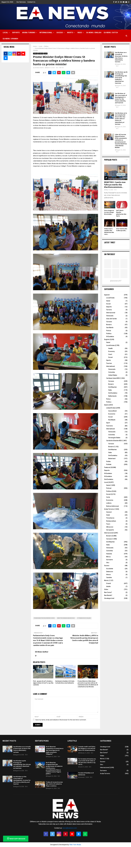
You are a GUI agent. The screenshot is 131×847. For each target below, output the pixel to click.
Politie (108, 461)
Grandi (108, 583)
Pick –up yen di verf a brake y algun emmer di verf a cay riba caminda (43, 683)
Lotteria (108, 503)
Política (108, 333)
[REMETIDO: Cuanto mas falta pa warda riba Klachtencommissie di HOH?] (116, 172)
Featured (41, 53)
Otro (107, 562)
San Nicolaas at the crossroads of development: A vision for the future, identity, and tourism (121, 98)
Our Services (21, 2)
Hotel (108, 515)
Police (108, 399)
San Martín (109, 327)
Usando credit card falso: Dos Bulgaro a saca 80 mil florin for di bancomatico (86, 748)
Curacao (111, 381)
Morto (70, 33)
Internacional (46, 33)
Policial (108, 488)
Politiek (108, 464)
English (106, 339)
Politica (35, 53)
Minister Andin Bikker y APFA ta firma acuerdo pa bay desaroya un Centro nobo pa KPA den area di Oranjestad (84, 639)
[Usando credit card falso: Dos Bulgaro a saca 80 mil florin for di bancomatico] (72, 749)
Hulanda (109, 554)
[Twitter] (52, 834)
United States (112, 375)
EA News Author (39, 67)
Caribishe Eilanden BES (114, 440)
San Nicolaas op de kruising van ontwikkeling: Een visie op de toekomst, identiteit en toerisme (121, 77)
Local (5, 33)
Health (110, 348)
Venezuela (109, 316)
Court (110, 354)
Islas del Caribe (111, 318)
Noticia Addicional (112, 506)
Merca (108, 556)
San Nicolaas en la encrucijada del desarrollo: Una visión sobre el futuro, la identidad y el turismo (121, 118)
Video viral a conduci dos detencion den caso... (109, 231)
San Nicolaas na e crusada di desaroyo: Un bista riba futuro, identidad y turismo (121, 57)
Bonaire (109, 324)
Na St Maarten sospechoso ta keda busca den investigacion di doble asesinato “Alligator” (54, 750)
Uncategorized (109, 598)
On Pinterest (109, 254)
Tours (108, 524)
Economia (109, 500)
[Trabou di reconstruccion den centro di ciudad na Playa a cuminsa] (40, 784)
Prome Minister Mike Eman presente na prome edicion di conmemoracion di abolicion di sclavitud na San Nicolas (88, 684)
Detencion (109, 571)
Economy (111, 351)
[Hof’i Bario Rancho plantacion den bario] (121, 204)
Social (108, 304)
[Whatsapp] (85, 834)
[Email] (78, 834)
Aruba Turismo (28, 33)
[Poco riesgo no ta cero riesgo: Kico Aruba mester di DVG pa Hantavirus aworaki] (109, 204)
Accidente (109, 568)
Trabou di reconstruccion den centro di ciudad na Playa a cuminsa (54, 784)
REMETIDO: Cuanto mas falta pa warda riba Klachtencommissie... (115, 185)
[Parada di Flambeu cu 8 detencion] (72, 775)
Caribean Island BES (113, 378)
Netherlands (112, 396)
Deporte (16, 33)
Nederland (111, 458)
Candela (109, 577)
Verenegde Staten (114, 437)
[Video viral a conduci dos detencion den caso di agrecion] (109, 223)
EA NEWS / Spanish (10, 39)
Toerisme (109, 426)
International (110, 366)
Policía (108, 330)
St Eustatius (110, 336)
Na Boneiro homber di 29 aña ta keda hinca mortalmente (64, 682)
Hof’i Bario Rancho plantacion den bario (121, 213)
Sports (108, 360)
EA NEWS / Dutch (111, 33)
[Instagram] (59, 834)
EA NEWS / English (93, 33)
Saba (110, 390)
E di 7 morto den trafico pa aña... (121, 230)
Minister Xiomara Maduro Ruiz (66, 618)
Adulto (108, 586)
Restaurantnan (111, 521)
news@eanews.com (70, 828)
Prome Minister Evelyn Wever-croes (44, 618)
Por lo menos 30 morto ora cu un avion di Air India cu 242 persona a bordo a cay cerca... (87, 762)
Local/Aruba (110, 298)
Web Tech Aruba (75, 845)
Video (79, 33)
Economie (111, 414)
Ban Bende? (108, 595)
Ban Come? (108, 592)
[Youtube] (72, 834)
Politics (108, 402)
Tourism (109, 363)
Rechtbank (111, 420)
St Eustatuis (108, 473)
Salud (108, 301)
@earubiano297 (115, 281)
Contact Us (31, 2)
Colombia (111, 372)
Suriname (109, 559)
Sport (108, 423)
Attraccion (109, 527)
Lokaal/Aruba (110, 408)
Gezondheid (112, 411)
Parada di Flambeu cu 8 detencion (86, 774)
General (109, 512)
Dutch (106, 405)
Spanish (107, 295)
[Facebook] (46, 834)
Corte (108, 497)
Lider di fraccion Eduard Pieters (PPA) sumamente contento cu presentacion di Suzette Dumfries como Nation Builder (121, 141)
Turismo (109, 310)
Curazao (109, 321)
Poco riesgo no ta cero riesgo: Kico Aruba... (109, 212)
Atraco (108, 574)
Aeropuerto (110, 530)
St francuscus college (84, 618)
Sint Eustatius (112, 393)
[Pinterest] (65, 834)
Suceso (59, 33)
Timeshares (110, 518)
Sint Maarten (112, 387)
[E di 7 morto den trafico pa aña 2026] (121, 223)
